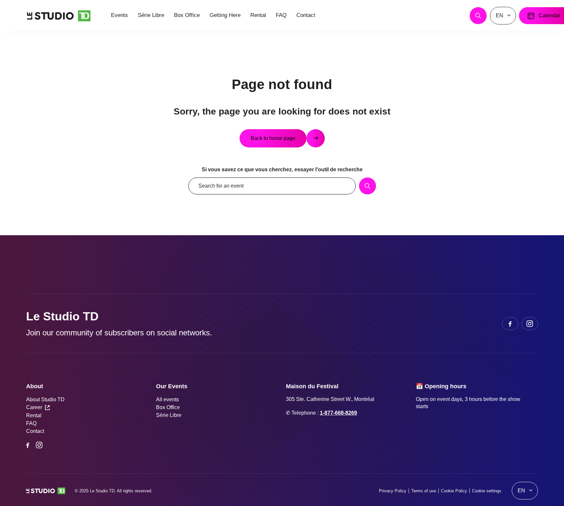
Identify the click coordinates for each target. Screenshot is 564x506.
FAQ (31, 423)
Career (34, 407)
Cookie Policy (454, 490)
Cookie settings (486, 490)
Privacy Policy (392, 490)
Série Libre (168, 415)
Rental (33, 415)
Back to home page (273, 138)
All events (167, 399)
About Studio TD (45, 399)
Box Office (168, 407)
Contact (35, 431)
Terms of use (423, 490)
